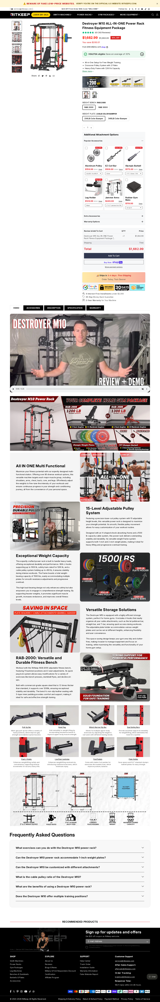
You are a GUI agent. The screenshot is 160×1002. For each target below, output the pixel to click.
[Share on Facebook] (39, 76)
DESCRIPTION (53, 308)
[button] (80, 848)
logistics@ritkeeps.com (125, 977)
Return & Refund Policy (93, 999)
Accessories (15, 981)
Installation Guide (87, 967)
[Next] (71, 47)
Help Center (85, 961)
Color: (87, 89)
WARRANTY (95, 308)
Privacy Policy (127, 999)
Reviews (48, 964)
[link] (26, 715)
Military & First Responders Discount (60, 971)
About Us (49, 961)
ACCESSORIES (33, 308)
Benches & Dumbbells (19, 974)
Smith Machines (16, 961)
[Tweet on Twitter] (43, 76)
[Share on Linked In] (50, 76)
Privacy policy (108, 945)
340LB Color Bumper (117, 118)
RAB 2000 (89, 107)
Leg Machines (16, 971)
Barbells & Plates (17, 977)
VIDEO (16, 308)
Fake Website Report (89, 974)
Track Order (85, 964)
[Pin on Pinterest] (46, 76)
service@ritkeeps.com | (23, 9)
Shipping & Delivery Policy (69, 999)
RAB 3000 (103, 107)
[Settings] (157, 14)
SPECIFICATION (75, 308)
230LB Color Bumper (93, 118)
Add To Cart (113, 255)
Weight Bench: (94, 102)
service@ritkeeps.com (124, 961)
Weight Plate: (99, 114)
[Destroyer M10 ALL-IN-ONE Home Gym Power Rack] (17, 37)
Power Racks (15, 964)
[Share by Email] (54, 76)
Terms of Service (142, 999)
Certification (50, 974)
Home (12, 949)
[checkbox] (86, 148)
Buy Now (108, 262)
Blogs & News (51, 967)
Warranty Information (89, 971)
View (100, 169)
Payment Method (112, 999)
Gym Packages (16, 967)
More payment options (113, 267)
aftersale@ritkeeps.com (125, 969)
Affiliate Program (52, 977)
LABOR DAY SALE (40, 15)
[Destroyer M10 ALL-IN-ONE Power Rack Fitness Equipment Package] (17, 26)
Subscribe (147, 941)
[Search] (152, 14)
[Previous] (26, 47)
